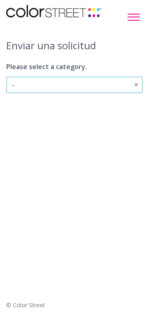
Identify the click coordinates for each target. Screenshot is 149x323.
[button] (133, 15)
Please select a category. (46, 66)
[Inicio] (53, 11)
